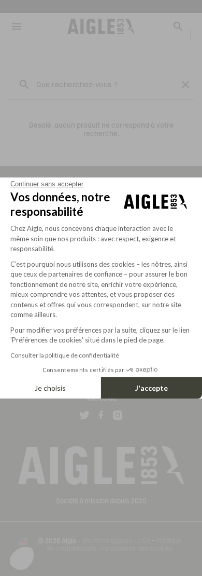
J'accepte (151, 387)
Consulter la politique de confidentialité (64, 355)
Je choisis (50, 387)
